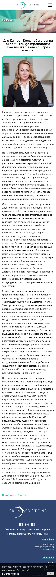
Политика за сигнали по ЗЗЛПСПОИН (28, 533)
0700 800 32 (48, 549)
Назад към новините (14, 495)
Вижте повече (10, 573)
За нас (50, 561)
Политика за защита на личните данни (28, 529)
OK (50, 573)
